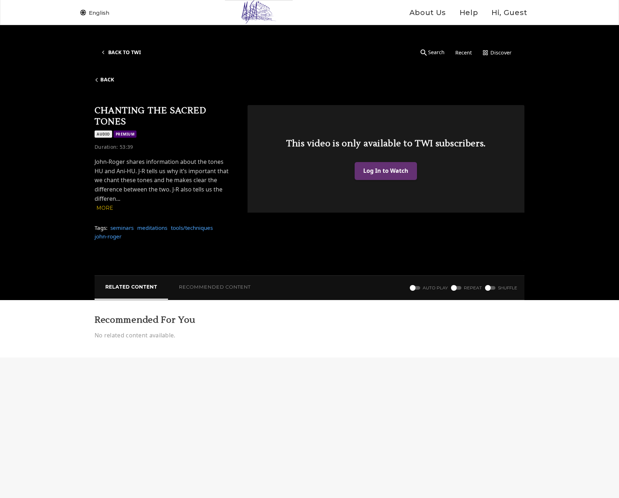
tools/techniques (192, 227)
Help (469, 12)
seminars (122, 227)
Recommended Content (214, 287)
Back (107, 79)
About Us (427, 12)
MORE (104, 208)
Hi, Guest (509, 12)
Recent (463, 52)
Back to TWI (124, 52)
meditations (152, 227)
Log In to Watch (385, 171)
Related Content (131, 287)
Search (436, 52)
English (99, 12)
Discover (501, 52)
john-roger (108, 236)
